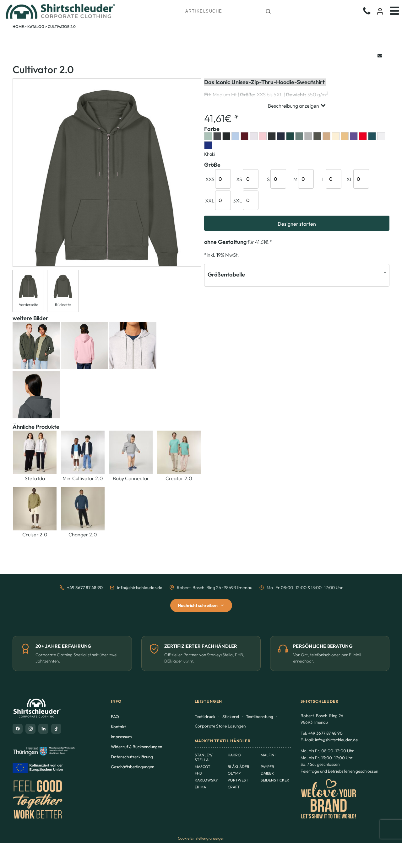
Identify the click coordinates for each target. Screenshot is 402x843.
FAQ (115, 716)
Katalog (35, 26)
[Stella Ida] (35, 452)
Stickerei (230, 716)
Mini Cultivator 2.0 (82, 478)
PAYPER (267, 766)
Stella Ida (35, 478)
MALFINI (268, 755)
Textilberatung (259, 716)
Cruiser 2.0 (34, 534)
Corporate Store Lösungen (220, 726)
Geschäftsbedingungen (132, 767)
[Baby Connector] (131, 452)
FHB (198, 773)
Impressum (121, 736)
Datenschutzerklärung (132, 757)
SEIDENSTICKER (275, 780)
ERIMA (200, 787)
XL (349, 179)
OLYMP (234, 773)
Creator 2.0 (179, 478)
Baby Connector (131, 478)
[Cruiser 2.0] (35, 508)
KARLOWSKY (206, 780)
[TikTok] (56, 729)
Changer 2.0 (82, 534)
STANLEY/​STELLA (204, 757)
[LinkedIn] (43, 729)
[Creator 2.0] (179, 452)
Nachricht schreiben (198, 605)
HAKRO (234, 755)
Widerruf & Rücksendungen (136, 746)
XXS (210, 179)
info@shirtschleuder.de (139, 587)
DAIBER (267, 773)
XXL (210, 200)
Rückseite (63, 304)
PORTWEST (238, 780)
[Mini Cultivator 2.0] (83, 452)
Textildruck (205, 716)
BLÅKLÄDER (238, 766)
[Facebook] (18, 729)
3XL (237, 200)
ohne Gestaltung (225, 241)
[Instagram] (30, 729)
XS (239, 179)
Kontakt (118, 726)
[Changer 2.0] (83, 508)
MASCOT (202, 766)
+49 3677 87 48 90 (85, 587)
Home (18, 26)
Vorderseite (28, 304)
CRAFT (234, 787)
